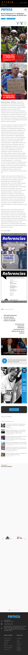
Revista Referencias (9, 309)
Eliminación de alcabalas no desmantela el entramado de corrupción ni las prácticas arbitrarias (15, 425)
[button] (25, 9)
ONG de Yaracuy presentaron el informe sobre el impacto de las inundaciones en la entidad (16, 443)
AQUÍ (8, 230)
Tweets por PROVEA (6, 416)
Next (26, 346)
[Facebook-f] (4, 2)
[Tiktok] (10, 2)
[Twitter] (2, 2)
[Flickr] (12, 2)
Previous (2, 346)
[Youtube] (8, 2)
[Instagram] (6, 2)
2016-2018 (3, 18)
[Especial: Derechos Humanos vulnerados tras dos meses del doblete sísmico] (3, 455)
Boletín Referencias (11, 18)
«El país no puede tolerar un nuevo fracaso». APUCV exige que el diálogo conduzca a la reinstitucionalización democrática (16, 431)
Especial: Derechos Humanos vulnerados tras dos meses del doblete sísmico (16, 454)
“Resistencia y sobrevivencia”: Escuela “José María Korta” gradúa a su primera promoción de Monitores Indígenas (16, 448)
